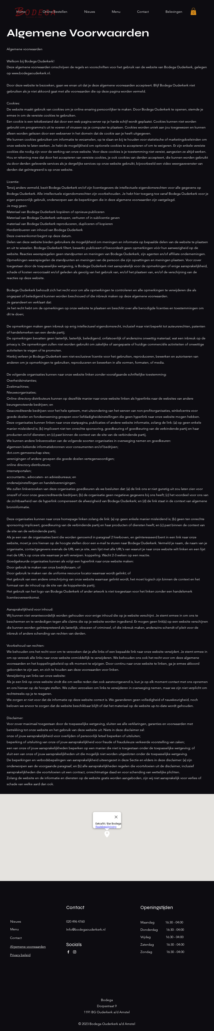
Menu (14, 929)
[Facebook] (68, 952)
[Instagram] (75, 952)
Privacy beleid (20, 955)
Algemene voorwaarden (28, 947)
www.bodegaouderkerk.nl (31, 73)
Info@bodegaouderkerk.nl (86, 929)
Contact (16, 938)
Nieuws (15, 921)
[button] (193, 11)
